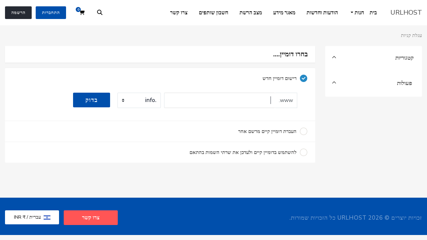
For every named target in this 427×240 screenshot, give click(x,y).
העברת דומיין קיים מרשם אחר (267, 131)
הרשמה (18, 13)
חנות (358, 12)
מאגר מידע (284, 12)
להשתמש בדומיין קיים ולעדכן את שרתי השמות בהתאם (243, 152)
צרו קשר (178, 12)
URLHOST (406, 12)
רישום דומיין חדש (280, 78)
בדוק (91, 100)
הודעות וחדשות (322, 12)
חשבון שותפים (213, 12)
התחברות (51, 13)
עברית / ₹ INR (28, 217)
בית (373, 12)
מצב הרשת (251, 12)
